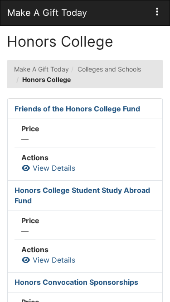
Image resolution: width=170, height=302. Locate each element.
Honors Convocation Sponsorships (76, 282)
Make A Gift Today (41, 69)
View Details (52, 168)
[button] (157, 11)
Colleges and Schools (109, 69)
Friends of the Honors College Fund (77, 108)
